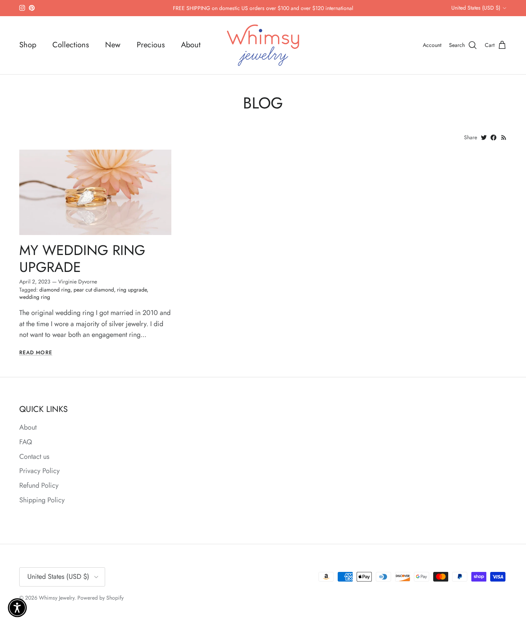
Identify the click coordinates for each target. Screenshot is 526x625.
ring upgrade (132, 289)
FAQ (25, 442)
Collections (70, 44)
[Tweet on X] (484, 137)
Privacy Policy (39, 471)
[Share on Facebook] (493, 137)
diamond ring (54, 289)
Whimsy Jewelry (56, 598)
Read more (35, 352)
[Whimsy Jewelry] (263, 45)
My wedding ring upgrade (82, 258)
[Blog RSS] (504, 137)
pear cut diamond (94, 289)
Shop (27, 44)
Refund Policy (39, 485)
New (113, 44)
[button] (17, 607)
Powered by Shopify (100, 598)
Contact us (34, 457)
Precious (151, 44)
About (191, 44)
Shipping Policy (42, 500)
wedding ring (34, 297)
